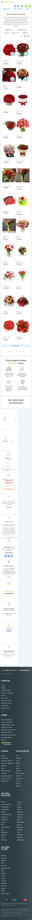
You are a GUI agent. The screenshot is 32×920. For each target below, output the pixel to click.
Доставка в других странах (8, 735)
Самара (3, 822)
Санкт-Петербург (6, 804)
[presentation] (3, 418)
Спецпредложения (6, 737)
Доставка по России (6, 732)
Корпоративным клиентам (8, 730)
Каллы (17, 761)
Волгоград (4, 840)
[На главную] (10, 2)
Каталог (3, 695)
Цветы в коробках (6, 778)
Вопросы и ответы (6, 703)
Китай (3, 891)
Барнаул (19, 807)
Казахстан (4, 858)
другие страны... (5, 893)
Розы (17, 755)
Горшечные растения (7, 776)
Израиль (3, 873)
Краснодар (4, 832)
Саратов (19, 802)
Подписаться (9, 489)
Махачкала (20, 812)
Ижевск (19, 809)
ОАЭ (2, 863)
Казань (3, 812)
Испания (3, 886)
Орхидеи (18, 758)
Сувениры (4, 773)
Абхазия (3, 860)
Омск (2, 830)
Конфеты (3, 766)
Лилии (17, 766)
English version (5, 708)
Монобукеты (4, 781)
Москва (3, 802)
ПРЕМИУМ (24, 33)
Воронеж (3, 835)
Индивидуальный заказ (7, 725)
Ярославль (20, 827)
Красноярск (4, 819)
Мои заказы (4, 698)
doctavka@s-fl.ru (25, 670)
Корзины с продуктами (7, 763)
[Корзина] (26, 6)
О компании (4, 705)
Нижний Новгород (6, 814)
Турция (3, 878)
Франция (3, 883)
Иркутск (19, 819)
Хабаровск (20, 814)
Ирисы (17, 768)
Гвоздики (18, 776)
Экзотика (18, 786)
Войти (29, 6)
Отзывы (3, 688)
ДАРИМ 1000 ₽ (8, 30)
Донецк (19, 824)
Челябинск (4, 817)
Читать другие (9, 538)
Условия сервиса (5, 690)
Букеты (3, 755)
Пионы (18, 781)
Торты (3, 768)
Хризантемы (19, 778)
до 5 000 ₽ (6, 33)
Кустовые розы (20, 773)
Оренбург (19, 837)
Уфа (2, 824)
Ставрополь (20, 835)
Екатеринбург (5, 809)
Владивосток (20, 822)
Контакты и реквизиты (7, 693)
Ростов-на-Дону (5, 827)
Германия (3, 865)
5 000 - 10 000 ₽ (15, 33)
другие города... (21, 840)
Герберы (18, 763)
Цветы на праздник (6, 720)
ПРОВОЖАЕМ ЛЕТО (22, 30)
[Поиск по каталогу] (22, 6)
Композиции (4, 758)
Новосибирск (5, 807)
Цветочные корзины (7, 761)
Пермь (3, 837)
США (2, 871)
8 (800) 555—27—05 (9, 547)
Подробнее (9, 577)
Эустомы (18, 783)
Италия (3, 888)
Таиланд (3, 881)
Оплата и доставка (6, 700)
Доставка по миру (5, 848)
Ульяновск (20, 817)
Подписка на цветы (6, 727)
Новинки (5, 441)
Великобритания (6, 868)
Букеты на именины (6, 722)
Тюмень (19, 804)
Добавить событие (9, 630)
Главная (3, 685)
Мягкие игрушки (5, 771)
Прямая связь (9, 591)
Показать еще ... (16, 345)
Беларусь (3, 855)
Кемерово (19, 830)
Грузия (3, 876)
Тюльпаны (18, 771)
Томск (18, 832)
